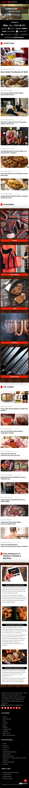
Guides (14, 240)
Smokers (14, 342)
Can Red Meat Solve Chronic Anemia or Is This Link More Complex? (14, 152)
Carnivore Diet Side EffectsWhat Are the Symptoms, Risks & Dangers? (14, 545)
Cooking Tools (14, 376)
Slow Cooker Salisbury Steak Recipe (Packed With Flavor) (12, 93)
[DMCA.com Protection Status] (23, 784)
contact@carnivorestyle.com (14, 705)
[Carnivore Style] (9, 2)
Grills (14, 308)
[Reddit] (17, 708)
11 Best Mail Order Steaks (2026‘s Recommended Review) (11, 523)
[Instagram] (19, 708)
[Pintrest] (11, 708)
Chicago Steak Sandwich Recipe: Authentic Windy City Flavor (14, 197)
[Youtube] (8, 708)
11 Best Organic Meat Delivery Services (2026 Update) (13, 500)
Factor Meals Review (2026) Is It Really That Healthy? (14, 409)
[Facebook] (2, 708)
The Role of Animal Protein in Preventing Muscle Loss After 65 (13, 122)
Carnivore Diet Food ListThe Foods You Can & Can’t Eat (10, 454)
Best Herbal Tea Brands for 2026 (14, 72)
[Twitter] (5, 708)
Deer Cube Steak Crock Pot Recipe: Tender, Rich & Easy (14, 174)
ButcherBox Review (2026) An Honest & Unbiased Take (13, 478)
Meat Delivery (14, 274)
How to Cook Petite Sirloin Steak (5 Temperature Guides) (12, 432)
